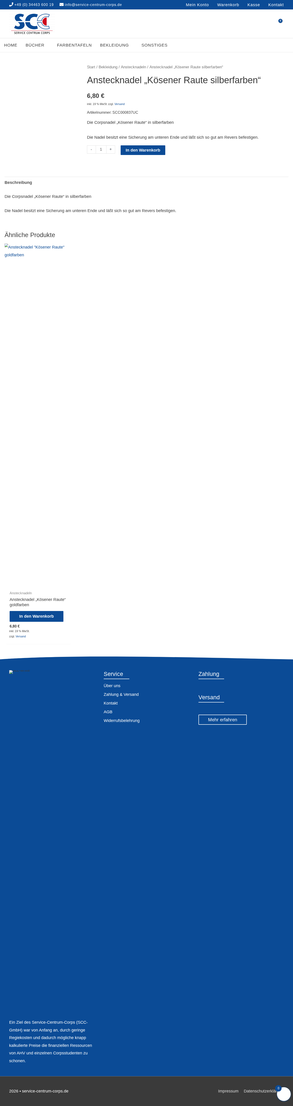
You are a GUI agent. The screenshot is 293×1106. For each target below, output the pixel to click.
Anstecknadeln (133, 67)
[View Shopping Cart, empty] (277, 24)
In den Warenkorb (143, 150)
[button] (37, 45)
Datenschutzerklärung (264, 1091)
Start (91, 67)
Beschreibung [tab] (18, 182)
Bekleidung (108, 67)
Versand (119, 104)
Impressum (228, 1091)
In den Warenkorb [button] (36, 616)
